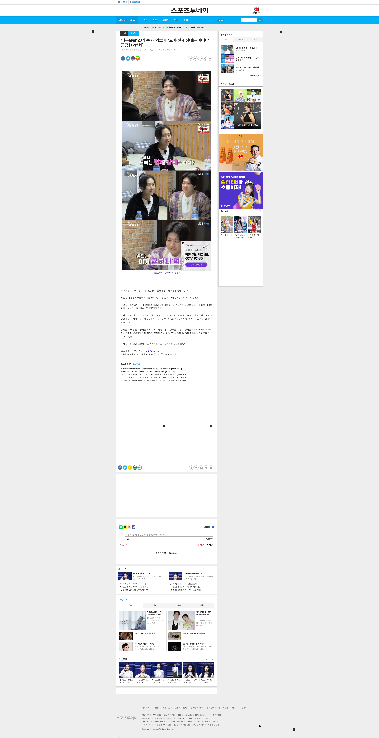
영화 (187, 27)
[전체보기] (118, 2)
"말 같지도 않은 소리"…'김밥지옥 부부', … (136, 590)
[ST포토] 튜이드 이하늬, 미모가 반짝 (134, 584)
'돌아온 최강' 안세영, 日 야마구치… (195, 644)
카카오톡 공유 (130, 467)
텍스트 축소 (195, 58)
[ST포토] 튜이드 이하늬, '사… (143, 573)
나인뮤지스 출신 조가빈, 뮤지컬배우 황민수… (203, 614)
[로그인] (124, 2)
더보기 (255, 75)
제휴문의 (156, 708)
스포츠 (155, 20)
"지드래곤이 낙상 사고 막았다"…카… (147, 644)
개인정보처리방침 (180, 708)
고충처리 (234, 708)
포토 (175, 20)
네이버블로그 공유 (137, 58)
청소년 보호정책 (197, 708)
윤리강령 (210, 708)
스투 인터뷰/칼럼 (157, 27)
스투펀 (256, 10)
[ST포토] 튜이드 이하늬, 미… (194, 573)
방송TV (133, 33)
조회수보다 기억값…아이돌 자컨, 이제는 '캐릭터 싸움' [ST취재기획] (148, 371)
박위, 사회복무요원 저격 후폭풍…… (195, 633)
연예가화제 (170, 27)
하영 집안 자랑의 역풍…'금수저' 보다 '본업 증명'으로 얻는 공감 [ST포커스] (154, 374)
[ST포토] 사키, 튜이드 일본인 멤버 (183, 584)
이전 (209, 659)
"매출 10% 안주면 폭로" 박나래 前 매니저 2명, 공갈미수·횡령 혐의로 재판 (154, 380)
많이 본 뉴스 (122, 20)
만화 (186, 20)
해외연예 (200, 27)
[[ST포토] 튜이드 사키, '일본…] (206, 670)
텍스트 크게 (190, 58)
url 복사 (200, 58)
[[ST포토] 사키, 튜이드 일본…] (190, 670)
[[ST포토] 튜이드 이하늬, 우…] (174, 670)
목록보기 (210, 58)
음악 (193, 27)
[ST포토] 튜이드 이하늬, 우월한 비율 (134, 587)
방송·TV (180, 27)
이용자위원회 (222, 708)
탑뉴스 (131, 605)
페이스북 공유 (123, 58)
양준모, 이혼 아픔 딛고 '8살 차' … (145, 633)
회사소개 (145, 708)
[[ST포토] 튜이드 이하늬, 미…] (143, 670)
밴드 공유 (133, 58)
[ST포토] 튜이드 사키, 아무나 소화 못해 (185, 590)
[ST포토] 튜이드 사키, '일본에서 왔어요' (185, 587)
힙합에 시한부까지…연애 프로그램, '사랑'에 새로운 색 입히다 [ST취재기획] (154, 377)
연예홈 (146, 27)
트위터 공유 (128, 58)
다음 (212, 659)
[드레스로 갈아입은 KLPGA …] (247, 128)
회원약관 (166, 708)
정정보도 (245, 708)
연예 (145, 20)
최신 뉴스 (133, 20)
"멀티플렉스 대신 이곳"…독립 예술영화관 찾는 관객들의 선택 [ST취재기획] (152, 368)
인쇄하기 (205, 58)
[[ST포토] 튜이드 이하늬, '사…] (127, 670)
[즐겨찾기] (136, 2)
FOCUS (221, 20)
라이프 (166, 20)
